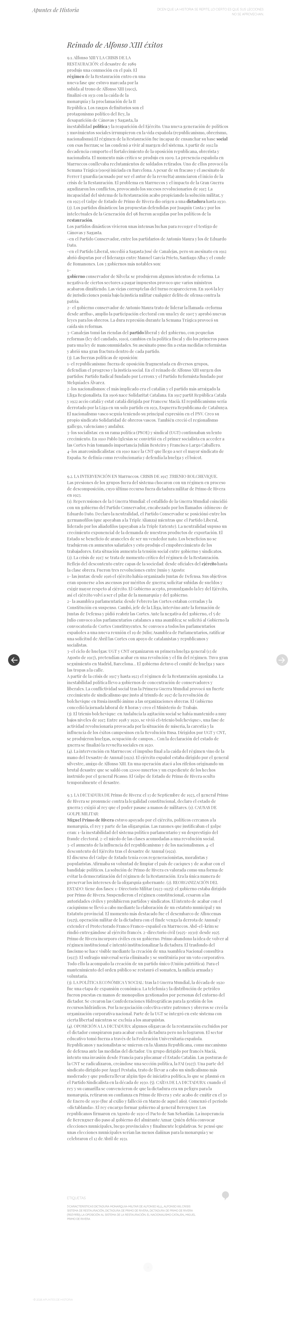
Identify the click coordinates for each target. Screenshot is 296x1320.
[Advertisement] (189, 88)
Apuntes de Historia (55, 9)
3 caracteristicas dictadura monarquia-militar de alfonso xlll (115, 1206)
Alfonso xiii (172, 1206)
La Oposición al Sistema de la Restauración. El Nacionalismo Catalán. (132, 1214)
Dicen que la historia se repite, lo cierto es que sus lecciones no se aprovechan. (210, 11)
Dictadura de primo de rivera (126, 1210)
